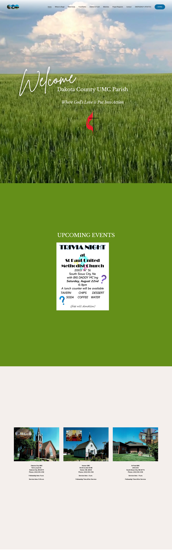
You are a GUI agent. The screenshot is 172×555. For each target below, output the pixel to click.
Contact (129, 7)
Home (50, 7)
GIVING (159, 7)
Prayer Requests (117, 7)
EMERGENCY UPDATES (143, 7)
